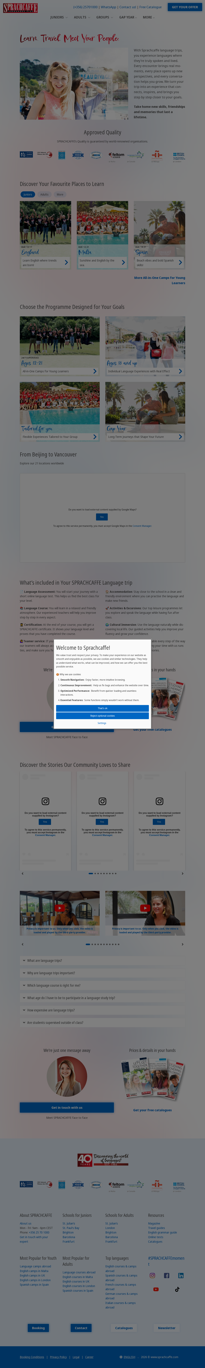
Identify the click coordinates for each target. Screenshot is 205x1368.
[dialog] (102, 684)
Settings (102, 723)
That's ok (102, 708)
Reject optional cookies (102, 715)
